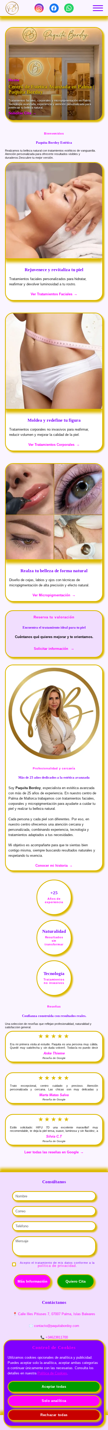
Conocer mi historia (51, 865)
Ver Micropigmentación (51, 595)
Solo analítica (54, 1401)
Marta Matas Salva (54, 1095)
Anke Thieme (54, 1053)
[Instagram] (39, 8)
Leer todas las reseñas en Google (51, 1152)
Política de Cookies (52, 1373)
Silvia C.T (54, 1136)
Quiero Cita (76, 1281)
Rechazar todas (54, 1415)
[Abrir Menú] (98, 8)
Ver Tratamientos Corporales (51, 445)
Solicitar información (51, 649)
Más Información (32, 1281)
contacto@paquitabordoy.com (56, 1326)
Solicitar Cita (19, 113)
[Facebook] (54, 8)
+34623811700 (57, 1337)
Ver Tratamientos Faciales (51, 294)
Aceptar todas (54, 1387)
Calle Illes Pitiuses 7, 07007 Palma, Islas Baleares (56, 1314)
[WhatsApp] (69, 8)
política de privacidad (57, 1266)
